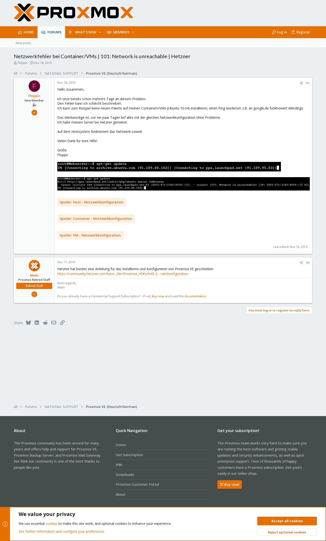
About (121, 494)
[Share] (301, 83)
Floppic (23, 63)
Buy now (158, 296)
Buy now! (231, 484)
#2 (308, 262)
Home (121, 444)
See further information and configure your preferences (61, 531)
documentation (195, 296)
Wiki (119, 464)
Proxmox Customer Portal (137, 484)
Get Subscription (129, 454)
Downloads (125, 474)
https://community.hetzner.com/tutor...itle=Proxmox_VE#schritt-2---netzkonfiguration (122, 273)
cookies (52, 523)
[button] (100, 32)
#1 (308, 83)
